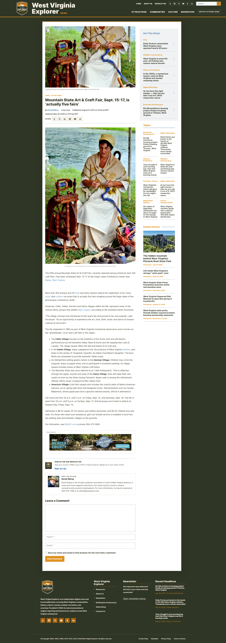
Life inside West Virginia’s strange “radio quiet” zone (155, 272)
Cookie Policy (143, 639)
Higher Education (150, 87)
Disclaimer (154, 639)
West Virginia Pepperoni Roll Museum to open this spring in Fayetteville (157, 298)
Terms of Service (180, 639)
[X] (179, 3)
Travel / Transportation (166, 201)
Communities (157, 12)
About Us (148, 4)
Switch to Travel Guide (209, 12)
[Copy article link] (80, 119)
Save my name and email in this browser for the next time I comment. (82, 553)
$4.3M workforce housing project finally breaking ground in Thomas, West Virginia (155, 111)
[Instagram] (174, 3)
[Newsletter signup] (48, 465)
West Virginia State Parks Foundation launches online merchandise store (156, 284)
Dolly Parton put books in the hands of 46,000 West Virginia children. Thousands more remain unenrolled (170, 602)
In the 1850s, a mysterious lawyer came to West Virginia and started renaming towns (155, 77)
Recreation (187, 12)
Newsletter (160, 4)
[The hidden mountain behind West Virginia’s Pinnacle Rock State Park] (159, 241)
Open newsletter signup (134, 598)
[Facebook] (170, 3)
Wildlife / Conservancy (152, 55)
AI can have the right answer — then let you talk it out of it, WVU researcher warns (153, 94)
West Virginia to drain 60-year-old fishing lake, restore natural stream (155, 60)
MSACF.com (70, 424)
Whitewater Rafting (148, 201)
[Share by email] (75, 119)
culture (59, 296)
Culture (173, 12)
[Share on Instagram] (70, 119)
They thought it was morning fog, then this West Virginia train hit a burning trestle (150, 170)
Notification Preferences (106, 603)
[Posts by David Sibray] (53, 481)
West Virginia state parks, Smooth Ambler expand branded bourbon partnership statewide (159, 312)
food (77, 293)
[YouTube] (183, 3)
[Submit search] (219, 4)
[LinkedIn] (192, 3)
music (48, 296)
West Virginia (84, 310)
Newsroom (100, 589)
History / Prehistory (151, 70)
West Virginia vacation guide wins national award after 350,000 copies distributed (167, 211)
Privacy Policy (166, 639)
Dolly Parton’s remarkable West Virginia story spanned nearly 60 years (155, 45)
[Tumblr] (187, 3)
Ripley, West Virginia (55, 280)
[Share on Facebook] (54, 119)
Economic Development (153, 105)
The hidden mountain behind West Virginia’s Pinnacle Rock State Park (157, 258)
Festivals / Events (150, 181)
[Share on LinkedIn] (65, 119)
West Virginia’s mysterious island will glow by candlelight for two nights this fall (150, 190)
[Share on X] (59, 119)
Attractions (139, 12)
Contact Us (100, 611)
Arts (145, 40)
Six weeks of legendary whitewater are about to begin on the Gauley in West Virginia (150, 211)
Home (138, 4)
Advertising (101, 607)
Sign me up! (60, 468)
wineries (126, 349)
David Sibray (53, 110)
